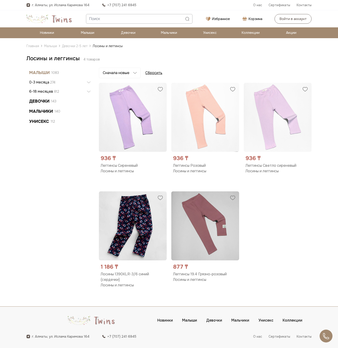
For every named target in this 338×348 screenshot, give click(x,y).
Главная (32, 46)
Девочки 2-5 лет (75, 46)
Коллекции (250, 32)
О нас (257, 5)
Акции (291, 32)
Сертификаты (279, 5)
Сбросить (153, 72)
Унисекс (210, 32)
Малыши (87, 32)
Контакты (304, 5)
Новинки (47, 32)
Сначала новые (116, 72)
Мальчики (169, 32)
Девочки (128, 32)
